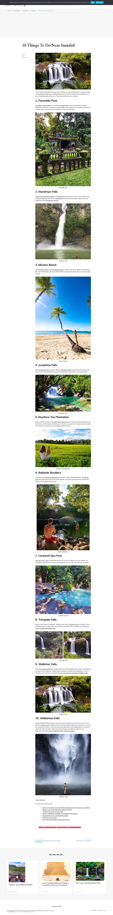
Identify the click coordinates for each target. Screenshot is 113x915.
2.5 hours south (44, 725)
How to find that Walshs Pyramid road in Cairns (56, 819)
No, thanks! (100, 2)
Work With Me (102, 910)
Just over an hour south (42, 560)
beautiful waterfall (66, 370)
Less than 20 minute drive (42, 105)
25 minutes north (44, 370)
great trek (58, 198)
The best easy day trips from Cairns (52, 811)
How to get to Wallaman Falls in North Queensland (59, 731)
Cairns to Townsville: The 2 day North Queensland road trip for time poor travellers (66, 807)
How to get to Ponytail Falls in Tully (88, 883)
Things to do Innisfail (74, 827)
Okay (92, 2)
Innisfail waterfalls (50, 827)
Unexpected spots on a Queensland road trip (55, 815)
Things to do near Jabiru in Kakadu (21, 885)
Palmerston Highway (52, 200)
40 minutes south (43, 270)
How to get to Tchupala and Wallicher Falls (75, 673)
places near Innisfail (62, 827)
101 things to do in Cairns (49, 817)
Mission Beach (59, 270)
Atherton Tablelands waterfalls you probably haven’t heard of (60, 813)
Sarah (23, 54)
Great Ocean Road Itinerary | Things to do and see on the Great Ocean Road (55, 884)
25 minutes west (74, 624)
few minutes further (44, 669)
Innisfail (41, 827)
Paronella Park (63, 105)
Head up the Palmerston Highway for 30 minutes (49, 196)
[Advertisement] (56, 24)
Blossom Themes (18, 911)
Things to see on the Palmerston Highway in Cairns (57, 809)
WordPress (31, 911)
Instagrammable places (51, 477)
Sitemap (94, 910)
